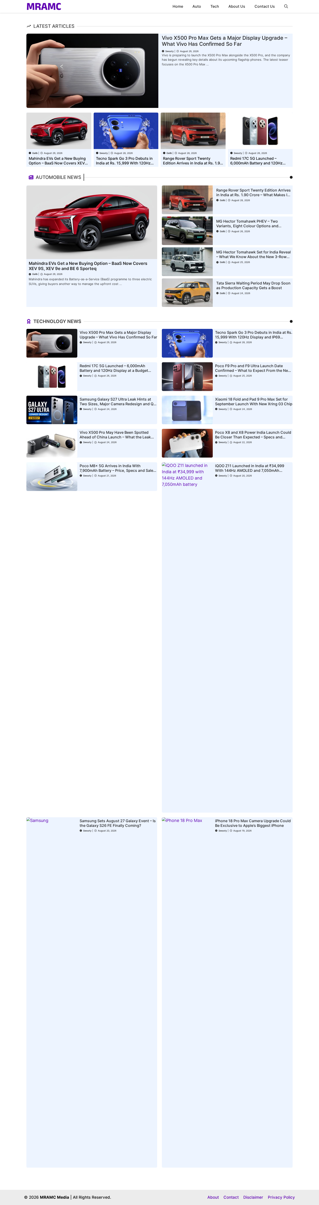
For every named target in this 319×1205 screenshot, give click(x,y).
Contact (231, 1197)
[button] (286, 6)
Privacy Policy (281, 1197)
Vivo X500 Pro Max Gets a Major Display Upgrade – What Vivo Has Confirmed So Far (224, 41)
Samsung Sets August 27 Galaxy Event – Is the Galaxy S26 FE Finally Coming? (118, 823)
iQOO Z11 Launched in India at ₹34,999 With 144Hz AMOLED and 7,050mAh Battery (249, 470)
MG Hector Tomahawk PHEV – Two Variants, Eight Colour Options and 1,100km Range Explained (247, 226)
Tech (214, 6)
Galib (35, 153)
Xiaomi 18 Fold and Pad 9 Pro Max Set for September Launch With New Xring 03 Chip (253, 401)
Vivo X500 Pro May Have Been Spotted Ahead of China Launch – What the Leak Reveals (115, 437)
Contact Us (265, 6)
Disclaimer (253, 1197)
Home (178, 6)
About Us (236, 6)
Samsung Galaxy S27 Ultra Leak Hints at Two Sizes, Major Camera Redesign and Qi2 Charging (118, 404)
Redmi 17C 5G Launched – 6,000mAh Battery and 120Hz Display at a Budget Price (256, 163)
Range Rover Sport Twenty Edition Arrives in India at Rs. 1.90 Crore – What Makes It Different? (192, 163)
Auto (196, 6)
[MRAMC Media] (43, 6)
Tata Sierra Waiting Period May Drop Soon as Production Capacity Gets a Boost (253, 285)
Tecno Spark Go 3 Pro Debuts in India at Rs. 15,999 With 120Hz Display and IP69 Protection (124, 163)
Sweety (169, 51)
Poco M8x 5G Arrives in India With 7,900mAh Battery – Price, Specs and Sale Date (116, 470)
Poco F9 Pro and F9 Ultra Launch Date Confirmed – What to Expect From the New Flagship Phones (253, 370)
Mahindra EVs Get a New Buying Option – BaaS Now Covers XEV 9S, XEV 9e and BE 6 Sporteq (57, 163)
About (213, 1197)
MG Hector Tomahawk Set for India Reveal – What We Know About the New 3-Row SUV (253, 257)
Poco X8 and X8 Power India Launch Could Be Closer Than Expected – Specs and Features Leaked (253, 437)
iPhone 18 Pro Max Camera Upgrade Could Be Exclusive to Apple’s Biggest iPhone (253, 823)
